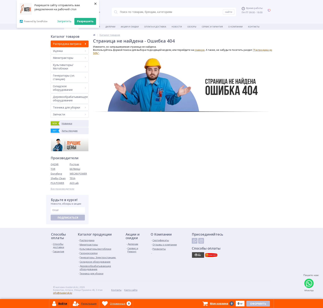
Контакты (253, 26)
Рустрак (74, 164)
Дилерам (110, 26)
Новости (177, 26)
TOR (53, 169)
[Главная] (94, 35)
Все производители (62, 188)
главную (200, 50)
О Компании (235, 26)
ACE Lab (74, 183)
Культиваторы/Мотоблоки (63, 66)
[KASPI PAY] (198, 255)
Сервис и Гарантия (212, 26)
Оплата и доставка (155, 26)
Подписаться (68, 217)
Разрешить (85, 21)
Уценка (58, 51)
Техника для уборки (66, 107)
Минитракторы (63, 58)
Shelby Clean (58, 178)
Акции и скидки (130, 26)
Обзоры (191, 26)
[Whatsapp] (194, 241)
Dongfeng (56, 173)
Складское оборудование (63, 88)
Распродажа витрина (67, 44)
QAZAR (55, 164)
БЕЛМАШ (75, 169)
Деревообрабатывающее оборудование (70, 98)
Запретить (64, 21)
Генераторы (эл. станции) (64, 77)
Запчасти (59, 114)
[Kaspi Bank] (211, 255)
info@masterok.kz (62, 293)
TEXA (72, 178)
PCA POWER (57, 183)
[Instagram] (201, 241)
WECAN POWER (78, 173)
